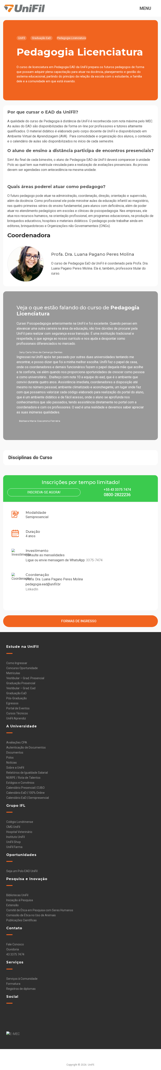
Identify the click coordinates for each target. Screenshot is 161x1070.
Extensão (12, 905)
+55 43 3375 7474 (117, 490)
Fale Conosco (15, 944)
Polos (10, 757)
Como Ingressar (16, 663)
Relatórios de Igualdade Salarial (27, 772)
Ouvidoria (12, 949)
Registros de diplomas (21, 988)
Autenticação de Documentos (26, 747)
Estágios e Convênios (20, 782)
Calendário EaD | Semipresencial (27, 797)
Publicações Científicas (21, 920)
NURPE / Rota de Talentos (23, 777)
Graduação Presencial (20, 683)
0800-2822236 (117, 494)
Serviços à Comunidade (22, 978)
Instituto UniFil (15, 837)
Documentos (14, 752)
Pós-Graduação (16, 698)
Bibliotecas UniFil (17, 895)
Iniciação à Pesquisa (19, 900)
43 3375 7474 (15, 954)
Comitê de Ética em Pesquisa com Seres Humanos (39, 910)
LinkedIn (32, 589)
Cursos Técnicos (17, 713)
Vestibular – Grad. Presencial (25, 678)
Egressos (12, 703)
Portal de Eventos (18, 708)
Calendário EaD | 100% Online (25, 792)
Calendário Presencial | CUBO (25, 787)
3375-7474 (94, 560)
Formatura (13, 983)
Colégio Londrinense (19, 821)
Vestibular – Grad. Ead (20, 688)
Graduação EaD (16, 693)
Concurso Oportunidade (22, 668)
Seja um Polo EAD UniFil (22, 871)
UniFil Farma (14, 847)
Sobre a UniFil (15, 767)
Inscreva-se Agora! (44, 492)
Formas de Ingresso (79, 621)
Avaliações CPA (16, 742)
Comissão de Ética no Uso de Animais (31, 915)
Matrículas (13, 673)
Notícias (11, 762)
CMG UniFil (13, 827)
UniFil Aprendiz (16, 718)
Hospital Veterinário (19, 832)
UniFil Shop (13, 842)
